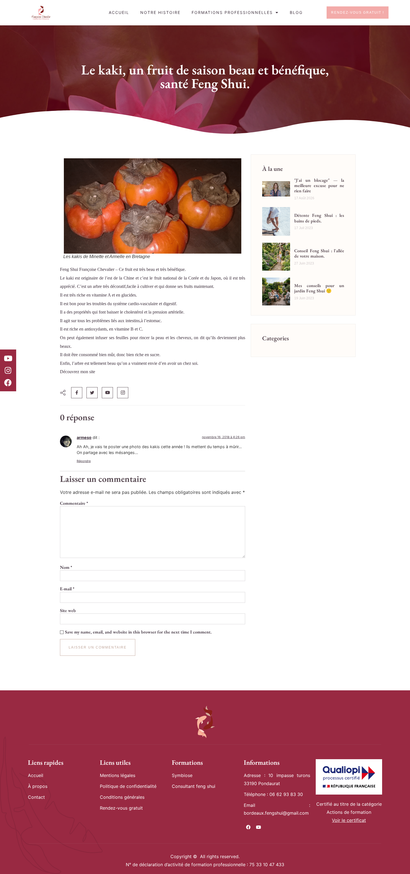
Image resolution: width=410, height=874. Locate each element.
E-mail (67, 589)
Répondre (84, 461)
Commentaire (74, 503)
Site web (68, 610)
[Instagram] (8, 370)
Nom (66, 567)
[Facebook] (8, 382)
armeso (84, 437)
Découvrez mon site (77, 371)
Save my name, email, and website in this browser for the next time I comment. (138, 632)
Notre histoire (160, 12)
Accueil (119, 12)
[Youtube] (8, 358)
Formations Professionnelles (232, 12)
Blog (296, 12)
